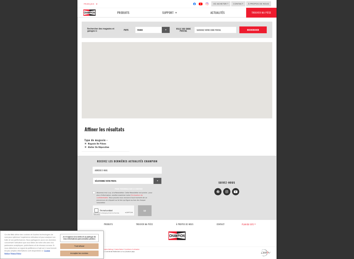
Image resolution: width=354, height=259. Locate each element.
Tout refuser (79, 246)
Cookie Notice (118, 249)
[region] (52, 245)
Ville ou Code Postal (183, 30)
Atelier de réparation (98, 146)
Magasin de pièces (97, 143)
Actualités (217, 12)
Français (89, 4)
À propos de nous (258, 4)
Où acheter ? (220, 4)
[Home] (92, 12)
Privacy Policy (16, 253)
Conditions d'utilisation (132, 249)
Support (168, 12)
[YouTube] (201, 4)
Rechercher (253, 29)
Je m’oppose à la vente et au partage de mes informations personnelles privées (79, 238)
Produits (123, 12)
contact (221, 224)
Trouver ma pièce (261, 12)
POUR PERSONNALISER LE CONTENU (129, 189)
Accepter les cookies (79, 253)
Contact (238, 4)
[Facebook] (194, 4)
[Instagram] (207, 4)
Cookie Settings (108, 249)
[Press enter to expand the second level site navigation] (176, 12)
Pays (126, 30)
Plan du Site (248, 224)
